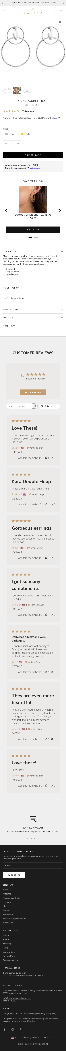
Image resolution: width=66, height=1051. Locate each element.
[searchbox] (19, 406)
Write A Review (33, 392)
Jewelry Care (9, 952)
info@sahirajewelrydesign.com (17, 998)
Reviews (7, 902)
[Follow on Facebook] (4, 1029)
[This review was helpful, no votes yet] (46, 457)
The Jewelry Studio (11, 898)
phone (24, 993)
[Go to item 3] (27, 90)
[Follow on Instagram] (12, 1029)
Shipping (7, 943)
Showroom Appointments (14, 918)
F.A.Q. (5, 948)
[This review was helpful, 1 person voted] (46, 504)
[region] (33, 823)
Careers (6, 910)
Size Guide (8, 922)
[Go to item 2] (17, 90)
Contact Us (8, 935)
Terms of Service (10, 960)
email (13, 993)
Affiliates (7, 894)
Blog (5, 906)
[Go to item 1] (7, 90)
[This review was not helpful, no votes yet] (52, 457)
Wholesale (8, 914)
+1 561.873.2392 (9, 1000)
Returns (6, 939)
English (48, 1038)
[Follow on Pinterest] (20, 1029)
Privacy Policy (9, 956)
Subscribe (14, 875)
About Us (7, 889)
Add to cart (33, 155)
